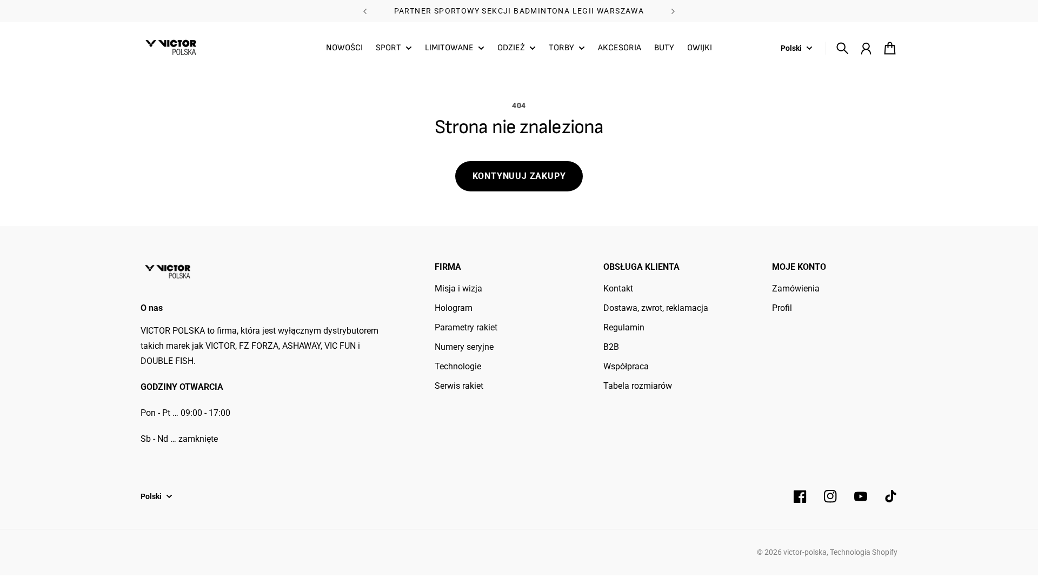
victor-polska (805, 552)
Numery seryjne (464, 347)
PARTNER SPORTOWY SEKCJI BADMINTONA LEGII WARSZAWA (519, 10)
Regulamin (623, 327)
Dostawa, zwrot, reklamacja (655, 308)
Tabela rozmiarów (637, 386)
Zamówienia (796, 288)
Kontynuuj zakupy (519, 176)
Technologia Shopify (863, 552)
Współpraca (626, 366)
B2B (611, 347)
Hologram (454, 308)
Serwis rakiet (459, 386)
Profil (782, 308)
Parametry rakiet (466, 327)
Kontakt (618, 288)
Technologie (458, 366)
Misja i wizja (458, 288)
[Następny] (673, 11)
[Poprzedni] (365, 11)
